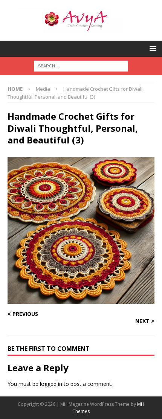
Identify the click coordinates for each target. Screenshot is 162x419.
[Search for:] (81, 65)
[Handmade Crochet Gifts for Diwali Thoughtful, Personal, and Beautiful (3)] (81, 299)
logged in (51, 383)
